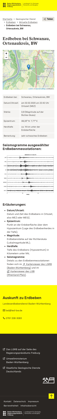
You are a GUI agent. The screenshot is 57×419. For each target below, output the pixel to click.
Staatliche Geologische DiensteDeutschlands (23, 369)
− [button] (6, 57)
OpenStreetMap (40, 89)
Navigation (52, 5)
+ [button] (6, 53)
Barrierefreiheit (11, 405)
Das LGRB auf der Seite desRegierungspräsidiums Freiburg (23, 351)
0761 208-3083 (14, 318)
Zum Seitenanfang (51, 396)
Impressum (33, 401)
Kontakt (7, 401)
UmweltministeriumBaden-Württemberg (17, 360)
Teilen (50, 19)
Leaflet (30, 89)
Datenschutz (20, 401)
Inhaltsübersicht (28, 405)
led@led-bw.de (14, 310)
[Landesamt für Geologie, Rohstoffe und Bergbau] (22, 5)
